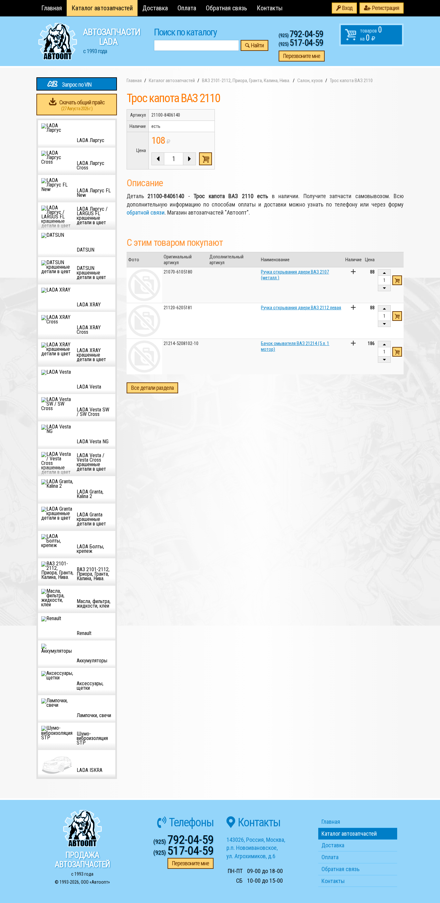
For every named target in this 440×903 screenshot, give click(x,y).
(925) (301, 35)
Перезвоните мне (301, 56)
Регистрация (385, 8)
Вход (347, 8)
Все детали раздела (152, 387)
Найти (257, 45)
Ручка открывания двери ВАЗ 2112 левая (301, 308)
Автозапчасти (111, 40)
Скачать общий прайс (82, 105)
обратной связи (146, 212)
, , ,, (255, 848)
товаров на (371, 34)
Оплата (186, 8)
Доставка (155, 8)
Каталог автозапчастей (102, 8)
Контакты (269, 8)
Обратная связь (226, 8)
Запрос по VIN (76, 84)
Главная (51, 8)
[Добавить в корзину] (397, 280)
